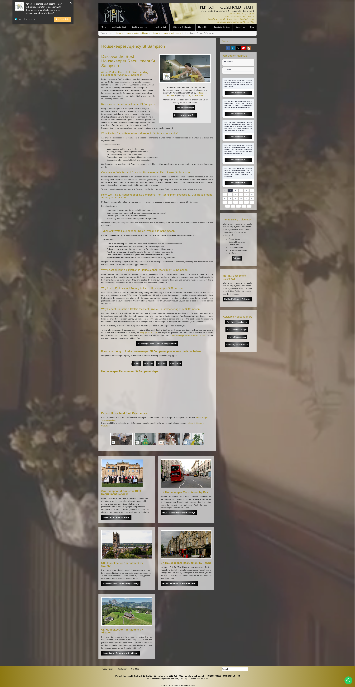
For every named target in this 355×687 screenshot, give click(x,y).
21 (241, 202)
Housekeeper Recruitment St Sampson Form (157, 343)
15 (241, 198)
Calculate (237, 258)
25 (233, 206)
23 (251, 202)
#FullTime (148, 363)
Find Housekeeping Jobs (185, 115)
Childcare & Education (182, 27)
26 (238, 206)
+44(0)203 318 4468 (194, 95)
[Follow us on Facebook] (228, 48)
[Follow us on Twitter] (238, 48)
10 (246, 194)
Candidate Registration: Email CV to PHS (235, 22)
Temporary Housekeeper (237, 344)
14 (235, 198)
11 (251, 194)
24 (227, 206)
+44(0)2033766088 (244, 14)
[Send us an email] (243, 48)
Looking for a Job (139, 27)
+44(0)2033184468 (148, 333)
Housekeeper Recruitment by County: (121, 584)
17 (251, 198)
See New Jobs (62, 19)
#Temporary (175, 363)
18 (224, 202)
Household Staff (159, 27)
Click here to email (188, 676)
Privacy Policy (107, 669)
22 (246, 202)
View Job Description (238, 92)
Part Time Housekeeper (237, 322)
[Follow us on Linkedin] (233, 48)
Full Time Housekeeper (237, 329)
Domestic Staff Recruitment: (116, 517)
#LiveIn (137, 363)
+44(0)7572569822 (244, 17)
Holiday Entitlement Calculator (237, 299)
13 (230, 198)
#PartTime (161, 363)
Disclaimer (122, 669)
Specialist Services (222, 27)
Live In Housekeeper (237, 337)
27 (243, 206)
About (103, 27)
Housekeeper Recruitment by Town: (179, 583)
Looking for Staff (119, 27)
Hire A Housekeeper (185, 108)
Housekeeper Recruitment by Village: (120, 653)
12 (224, 198)
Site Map (135, 669)
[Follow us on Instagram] (249, 48)
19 (230, 202)
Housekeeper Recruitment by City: (178, 513)
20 (235, 202)
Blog (252, 27)
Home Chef (203, 27)
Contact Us (240, 27)
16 (246, 198)
